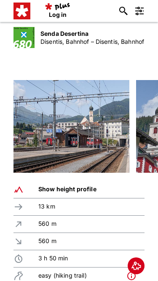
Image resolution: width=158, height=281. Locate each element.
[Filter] (139, 11)
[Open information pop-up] (133, 276)
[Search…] (123, 11)
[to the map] (136, 265)
